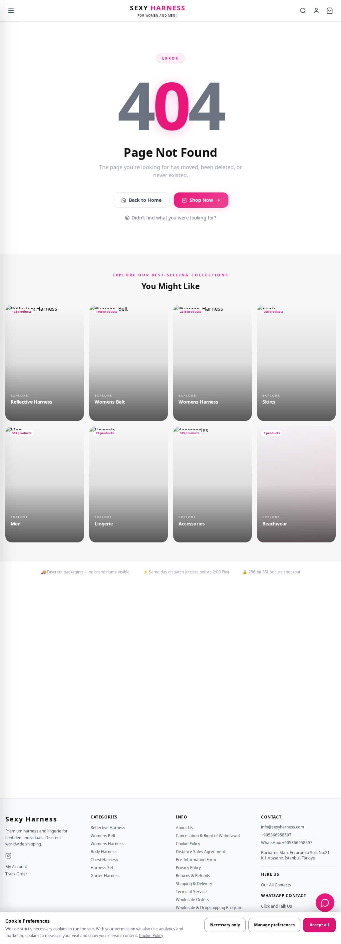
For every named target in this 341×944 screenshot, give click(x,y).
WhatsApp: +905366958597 (286, 842)
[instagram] (8, 856)
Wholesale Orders (192, 899)
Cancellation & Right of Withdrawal (208, 835)
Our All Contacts (276, 885)
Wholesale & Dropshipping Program (209, 907)
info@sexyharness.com (282, 827)
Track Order (16, 874)
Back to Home (145, 200)
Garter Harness (105, 875)
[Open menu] (11, 11)
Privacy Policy (188, 867)
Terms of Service (191, 891)
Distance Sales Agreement (200, 851)
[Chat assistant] (325, 902)
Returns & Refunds (193, 875)
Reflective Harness (108, 827)
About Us (184, 827)
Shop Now (201, 200)
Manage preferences (274, 925)
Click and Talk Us (276, 906)
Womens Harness (107, 843)
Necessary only (225, 925)
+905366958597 (276, 835)
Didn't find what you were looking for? (174, 217)
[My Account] (316, 11)
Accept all (319, 925)
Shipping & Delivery (194, 883)
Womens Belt (103, 835)
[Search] (303, 11)
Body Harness (104, 851)
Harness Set (102, 867)
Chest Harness (104, 859)
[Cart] (330, 11)
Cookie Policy (151, 935)
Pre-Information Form (196, 859)
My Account (16, 866)
